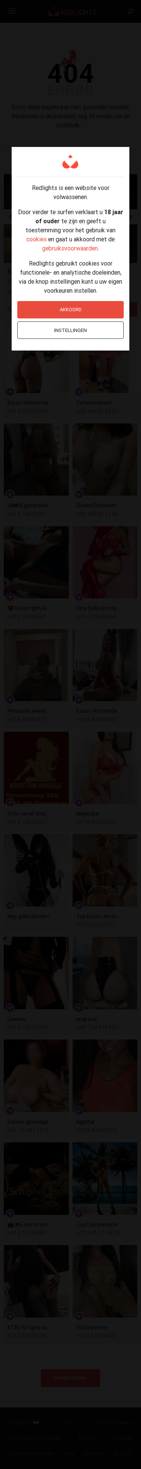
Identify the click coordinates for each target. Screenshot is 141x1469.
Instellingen (70, 330)
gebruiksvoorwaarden (70, 248)
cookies (36, 239)
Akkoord (71, 309)
